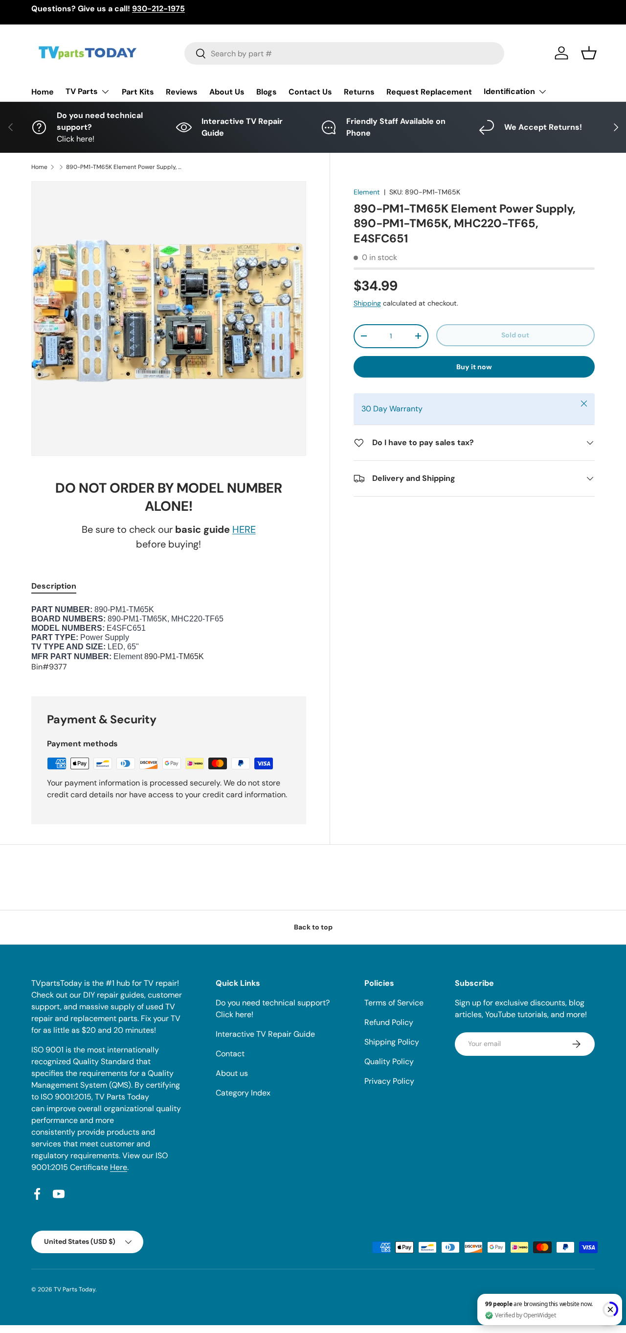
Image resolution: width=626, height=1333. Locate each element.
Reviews (182, 92)
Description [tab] (53, 586)
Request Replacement (429, 92)
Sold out (515, 335)
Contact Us (310, 92)
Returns (359, 92)
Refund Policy (388, 1022)
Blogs (266, 92)
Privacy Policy (389, 1081)
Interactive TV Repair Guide (265, 1034)
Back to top (313, 927)
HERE (244, 529)
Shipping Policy (391, 1042)
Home (42, 92)
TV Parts (82, 91)
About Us (227, 92)
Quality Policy (389, 1061)
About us (232, 1073)
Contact (230, 1053)
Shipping (367, 303)
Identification (509, 91)
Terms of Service (394, 1003)
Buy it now (474, 366)
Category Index (243, 1093)
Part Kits (138, 92)
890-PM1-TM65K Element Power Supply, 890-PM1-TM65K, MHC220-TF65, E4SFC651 (124, 167)
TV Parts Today (74, 1289)
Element (367, 192)
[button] (589, 53)
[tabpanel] (168, 639)
